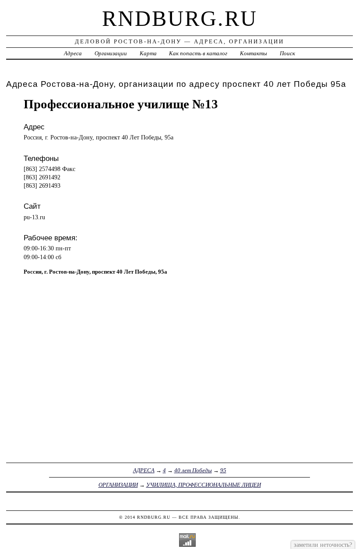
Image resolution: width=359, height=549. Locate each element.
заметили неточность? (323, 544)
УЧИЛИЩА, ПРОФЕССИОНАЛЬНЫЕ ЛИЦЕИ (203, 484)
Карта (148, 53)
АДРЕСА (144, 470)
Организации (111, 53)
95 (223, 470)
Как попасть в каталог (198, 53)
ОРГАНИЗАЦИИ (118, 484)
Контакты (253, 53)
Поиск (287, 53)
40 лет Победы (193, 470)
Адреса (73, 53)
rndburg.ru (179, 18)
